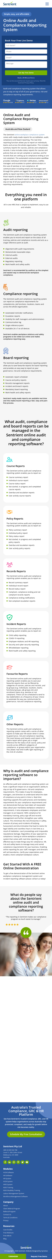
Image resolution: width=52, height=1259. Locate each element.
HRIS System (7, 1184)
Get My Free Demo (26, 73)
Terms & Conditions (10, 1218)
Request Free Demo (39, 1256)
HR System (7, 1179)
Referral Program (9, 1212)
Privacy (5, 1220)
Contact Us (7, 1215)
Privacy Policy (29, 83)
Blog (4, 1239)
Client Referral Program (11, 1209)
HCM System (8, 1181)
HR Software (7, 1175)
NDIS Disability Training (11, 1190)
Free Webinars (8, 1233)
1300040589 (13, 1256)
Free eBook (7, 1236)
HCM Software (8, 1172)
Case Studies (7, 1230)
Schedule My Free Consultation (26, 1134)
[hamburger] (47, 4)
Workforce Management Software (15, 1196)
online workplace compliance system (30, 135)
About (5, 1206)
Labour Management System (13, 1193)
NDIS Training (8, 1187)
